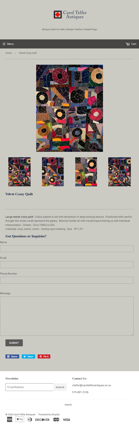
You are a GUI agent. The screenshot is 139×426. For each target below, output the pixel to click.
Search (68, 404)
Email (3, 257)
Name (3, 242)
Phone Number (8, 273)
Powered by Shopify (49, 414)
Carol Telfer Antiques (24, 414)
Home (8, 53)
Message (5, 293)
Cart (133, 43)
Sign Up (60, 387)
